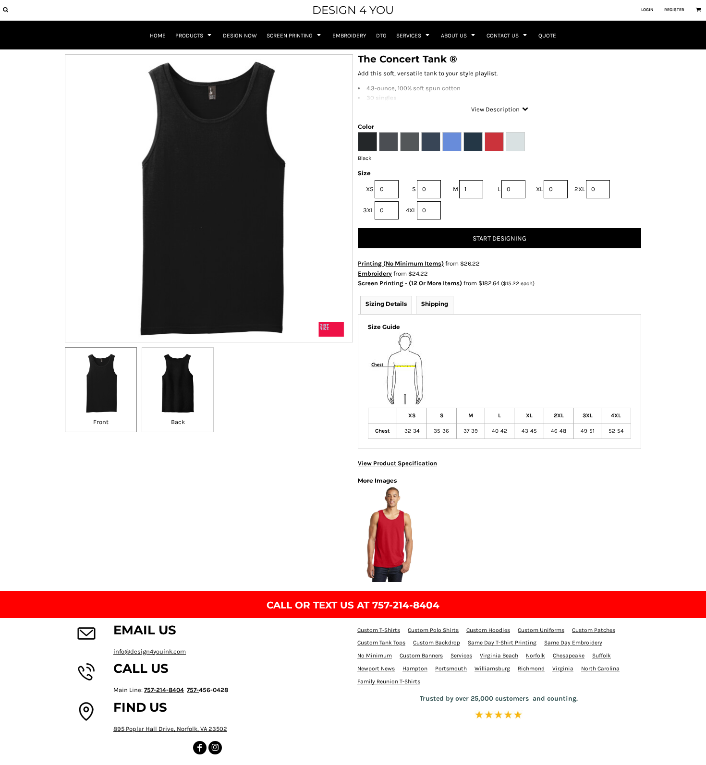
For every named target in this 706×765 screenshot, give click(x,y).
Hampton (414, 668)
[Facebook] (200, 747)
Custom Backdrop (436, 642)
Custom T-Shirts (378, 630)
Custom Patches (593, 630)
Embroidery (375, 273)
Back (178, 421)
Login (647, 9)
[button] (5, 9)
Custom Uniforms (541, 630)
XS (370, 189)
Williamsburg (492, 668)
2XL (579, 189)
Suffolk (601, 655)
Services (461, 655)
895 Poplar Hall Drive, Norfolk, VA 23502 (170, 728)
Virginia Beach (499, 655)
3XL (368, 210)
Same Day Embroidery (573, 642)
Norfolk (535, 655)
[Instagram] (215, 747)
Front (101, 421)
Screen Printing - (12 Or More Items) (410, 283)
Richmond (531, 668)
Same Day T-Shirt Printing (502, 642)
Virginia (562, 668)
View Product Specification (397, 463)
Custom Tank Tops (381, 642)
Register (674, 9)
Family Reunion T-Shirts (388, 681)
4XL (411, 210)
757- (193, 689)
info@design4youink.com (149, 651)
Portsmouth (451, 668)
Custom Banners (421, 655)
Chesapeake (568, 655)
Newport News (376, 668)
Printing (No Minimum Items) (401, 263)
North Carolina (600, 668)
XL (539, 189)
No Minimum (374, 655)
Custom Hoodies (488, 630)
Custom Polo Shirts (433, 630)
